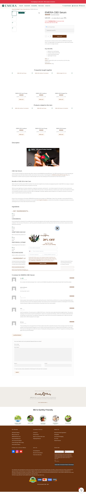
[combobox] (30, 251)
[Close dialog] (57, 228)
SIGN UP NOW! (43, 263)
